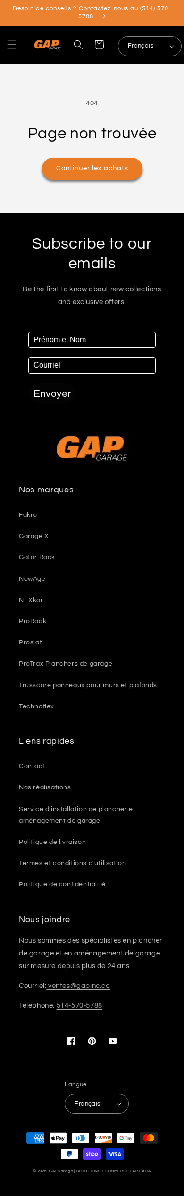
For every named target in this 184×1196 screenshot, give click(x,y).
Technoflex (36, 706)
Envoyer (52, 393)
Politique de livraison (52, 842)
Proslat (30, 642)
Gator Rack (37, 557)
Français (140, 45)
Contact (32, 766)
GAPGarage (61, 1171)
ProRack (32, 621)
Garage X (34, 536)
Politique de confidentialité (62, 884)
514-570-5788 (79, 1005)
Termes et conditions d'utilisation (72, 863)
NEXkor (31, 600)
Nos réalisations (45, 787)
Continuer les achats (92, 168)
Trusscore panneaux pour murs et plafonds (88, 685)
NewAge (32, 579)
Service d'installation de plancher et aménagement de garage (77, 815)
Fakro (28, 515)
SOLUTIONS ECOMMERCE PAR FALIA (113, 1171)
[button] (11, 44)
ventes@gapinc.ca (78, 985)
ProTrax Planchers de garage (65, 663)
